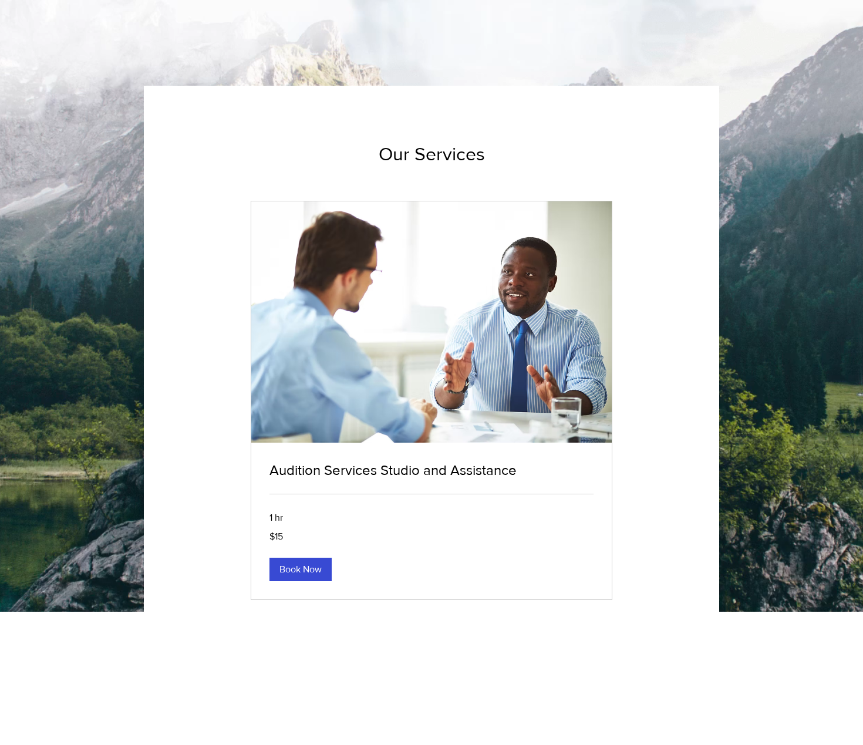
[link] (431, 470)
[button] (300, 569)
